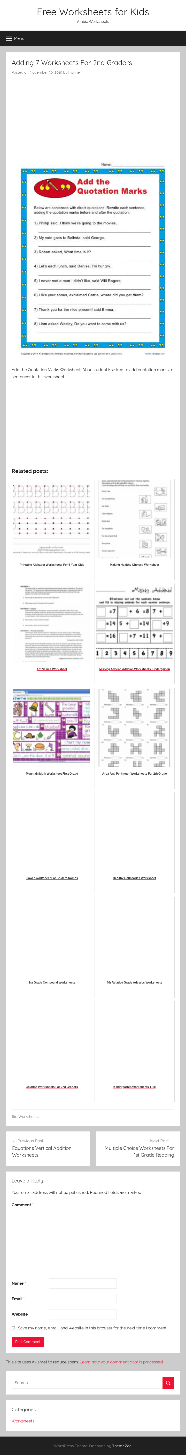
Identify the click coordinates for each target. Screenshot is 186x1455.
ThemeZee (122, 1445)
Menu (19, 38)
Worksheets (28, 1116)
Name (19, 1283)
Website (20, 1314)
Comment (23, 1204)
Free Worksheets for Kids (93, 12)
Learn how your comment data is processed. (122, 1362)
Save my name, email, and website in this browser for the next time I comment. (92, 1328)
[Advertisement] (93, 111)
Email (18, 1298)
